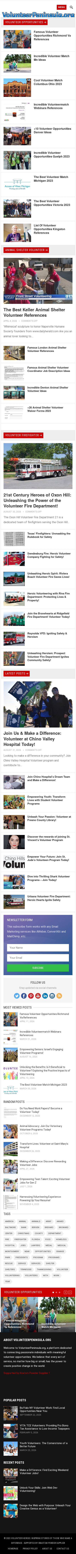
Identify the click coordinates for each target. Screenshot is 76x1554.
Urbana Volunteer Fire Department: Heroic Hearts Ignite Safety (49, 898)
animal (22, 1221)
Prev (65, 1292)
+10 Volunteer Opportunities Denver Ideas (52, 130)
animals (36, 1221)
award (60, 1221)
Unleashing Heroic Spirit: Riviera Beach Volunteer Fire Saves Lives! (48, 575)
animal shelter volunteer (25, 250)
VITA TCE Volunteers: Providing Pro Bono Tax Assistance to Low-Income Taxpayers (45, 1427)
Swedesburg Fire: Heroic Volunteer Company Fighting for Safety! (49, 555)
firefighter (20, 1239)
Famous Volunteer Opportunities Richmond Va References (52, 35)
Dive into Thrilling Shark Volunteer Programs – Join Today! (48, 878)
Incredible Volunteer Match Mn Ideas (51, 58)
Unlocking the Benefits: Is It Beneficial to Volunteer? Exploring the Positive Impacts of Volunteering (45, 1071)
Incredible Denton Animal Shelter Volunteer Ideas (47, 389)
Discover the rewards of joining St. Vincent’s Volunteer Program (48, 838)
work (56, 1275)
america (9, 1221)
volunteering (12, 1275)
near (27, 1251)
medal (49, 1245)
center (8, 1233)
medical (62, 1245)
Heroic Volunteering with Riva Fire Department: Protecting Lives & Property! (48, 596)
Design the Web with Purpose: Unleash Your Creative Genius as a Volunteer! (45, 1507)
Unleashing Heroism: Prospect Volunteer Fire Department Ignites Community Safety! (48, 656)
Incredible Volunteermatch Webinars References (51, 106)
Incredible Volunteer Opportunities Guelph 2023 (52, 154)
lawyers (35, 1245)
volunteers (31, 1275)
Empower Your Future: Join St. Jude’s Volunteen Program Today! (48, 858)
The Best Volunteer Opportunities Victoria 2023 (52, 203)
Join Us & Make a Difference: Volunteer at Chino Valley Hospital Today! (32, 738)
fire (7, 1239)
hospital (10, 1245)
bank (23, 1227)
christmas (23, 1233)
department (54, 1233)
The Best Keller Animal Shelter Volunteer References (34, 312)
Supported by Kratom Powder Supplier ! (26, 1373)
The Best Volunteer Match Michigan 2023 (51, 179)
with (45, 1275)
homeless (61, 1239)
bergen (35, 1227)
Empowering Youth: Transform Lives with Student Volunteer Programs (46, 800)
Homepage (13, 1548)
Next (70, 1292)
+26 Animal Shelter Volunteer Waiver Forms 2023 (45, 409)
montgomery (12, 1251)
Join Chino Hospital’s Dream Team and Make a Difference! (48, 778)
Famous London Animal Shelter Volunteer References (46, 349)
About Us (47, 1548)
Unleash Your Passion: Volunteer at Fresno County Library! (49, 818)
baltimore (10, 1227)
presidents (22, 1257)
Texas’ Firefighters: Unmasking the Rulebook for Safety (48, 535)
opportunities (43, 1251)
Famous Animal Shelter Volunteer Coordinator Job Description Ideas (48, 369)
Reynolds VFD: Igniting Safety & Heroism (47, 635)
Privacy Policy (30, 1548)
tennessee (25, 1269)
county (39, 1233)
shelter (50, 1263)
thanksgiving (44, 1269)
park (7, 1257)
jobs (23, 1245)
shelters (10, 1269)
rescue (9, 1263)
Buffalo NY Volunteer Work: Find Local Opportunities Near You (42, 1409)
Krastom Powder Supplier (52, 1543)
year (7, 1281)
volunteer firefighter (22, 435)
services (35, 1263)
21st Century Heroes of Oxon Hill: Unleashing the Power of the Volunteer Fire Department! (37, 500)
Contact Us (63, 1548)
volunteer (62, 1269)
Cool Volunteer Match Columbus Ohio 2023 (48, 82)
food (48, 1239)
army (48, 1221)
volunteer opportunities (24, 22)
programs (54, 1257)
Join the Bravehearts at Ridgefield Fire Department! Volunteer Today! (48, 615)
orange (60, 1251)
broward (63, 1227)
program (38, 1257)
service (22, 1263)
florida (36, 1239)
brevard (49, 1227)
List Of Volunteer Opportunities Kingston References (49, 229)
